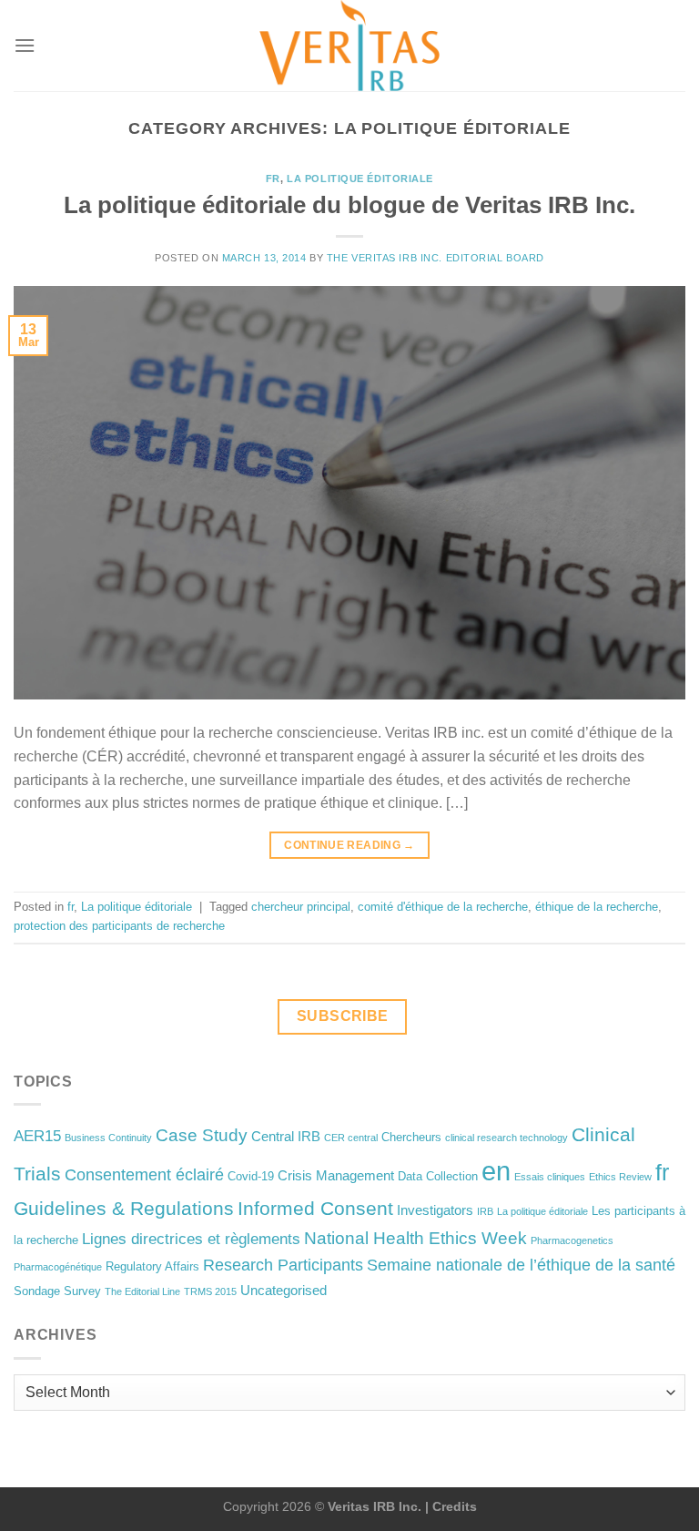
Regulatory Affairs (152, 1266)
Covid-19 (251, 1176)
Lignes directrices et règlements (191, 1239)
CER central (351, 1137)
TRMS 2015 (210, 1291)
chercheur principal (300, 906)
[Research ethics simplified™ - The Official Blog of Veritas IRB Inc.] (349, 45)
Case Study (202, 1135)
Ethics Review (620, 1176)
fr (273, 178)
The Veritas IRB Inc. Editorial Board (435, 257)
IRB (485, 1211)
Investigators (435, 1210)
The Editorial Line (142, 1291)
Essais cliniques (549, 1176)
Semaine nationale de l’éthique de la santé (521, 1265)
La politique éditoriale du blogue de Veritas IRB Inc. (349, 205)
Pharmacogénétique (58, 1266)
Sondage (37, 1291)
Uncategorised (283, 1290)
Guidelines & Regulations (124, 1209)
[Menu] (24, 45)
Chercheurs (411, 1137)
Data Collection (438, 1176)
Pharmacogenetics (572, 1240)
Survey (82, 1291)
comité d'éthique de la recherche (443, 906)
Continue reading (349, 845)
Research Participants (283, 1265)
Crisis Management (336, 1175)
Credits (454, 1506)
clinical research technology (506, 1137)
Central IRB (285, 1136)
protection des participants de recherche (119, 926)
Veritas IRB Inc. (374, 1506)
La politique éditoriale (360, 178)
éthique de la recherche (596, 906)
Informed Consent (315, 1209)
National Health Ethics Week (415, 1238)
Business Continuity (108, 1137)
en (496, 1171)
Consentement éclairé (144, 1175)
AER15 (37, 1136)
